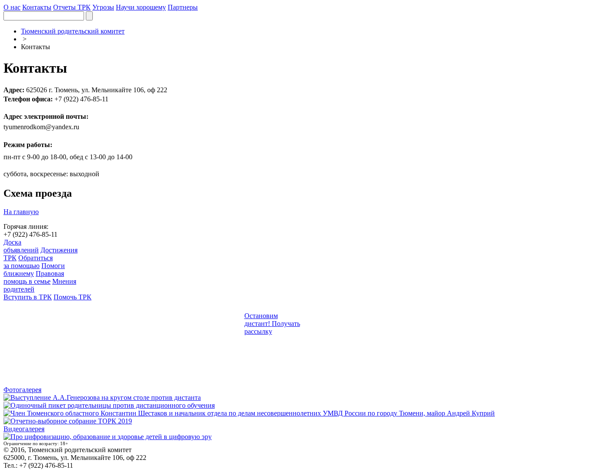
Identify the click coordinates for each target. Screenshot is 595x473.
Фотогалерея (22, 389)
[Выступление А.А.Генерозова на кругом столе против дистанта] (102, 397)
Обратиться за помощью (28, 261)
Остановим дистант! (261, 319)
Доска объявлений (21, 246)
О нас (11, 7)
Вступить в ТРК (27, 297)
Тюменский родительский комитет (73, 31)
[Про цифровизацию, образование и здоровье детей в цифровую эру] (107, 436)
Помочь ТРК (72, 297)
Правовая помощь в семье (33, 277)
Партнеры (183, 7)
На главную (21, 211)
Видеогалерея (23, 429)
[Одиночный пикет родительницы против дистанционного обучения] (109, 405)
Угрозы (103, 7)
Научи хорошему (141, 7)
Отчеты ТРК (72, 7)
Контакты (36, 7)
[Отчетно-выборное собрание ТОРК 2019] (67, 421)
